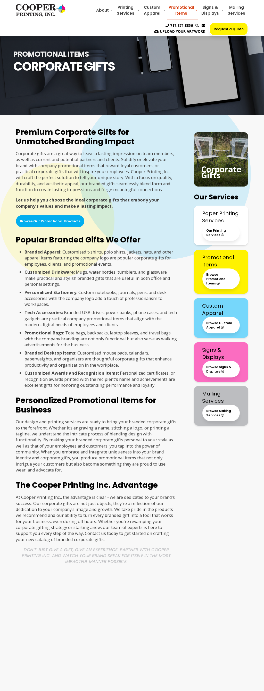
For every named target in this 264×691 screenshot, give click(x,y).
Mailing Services (236, 10)
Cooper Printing (41, 10)
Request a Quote (229, 29)
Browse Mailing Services (218, 413)
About (102, 10)
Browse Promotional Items (216, 278)
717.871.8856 (181, 25)
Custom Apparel (152, 10)
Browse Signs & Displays (218, 369)
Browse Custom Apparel (219, 325)
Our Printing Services (216, 232)
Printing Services (125, 10)
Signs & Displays (210, 10)
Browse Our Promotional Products (50, 221)
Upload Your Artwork (182, 31)
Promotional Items (181, 10)
